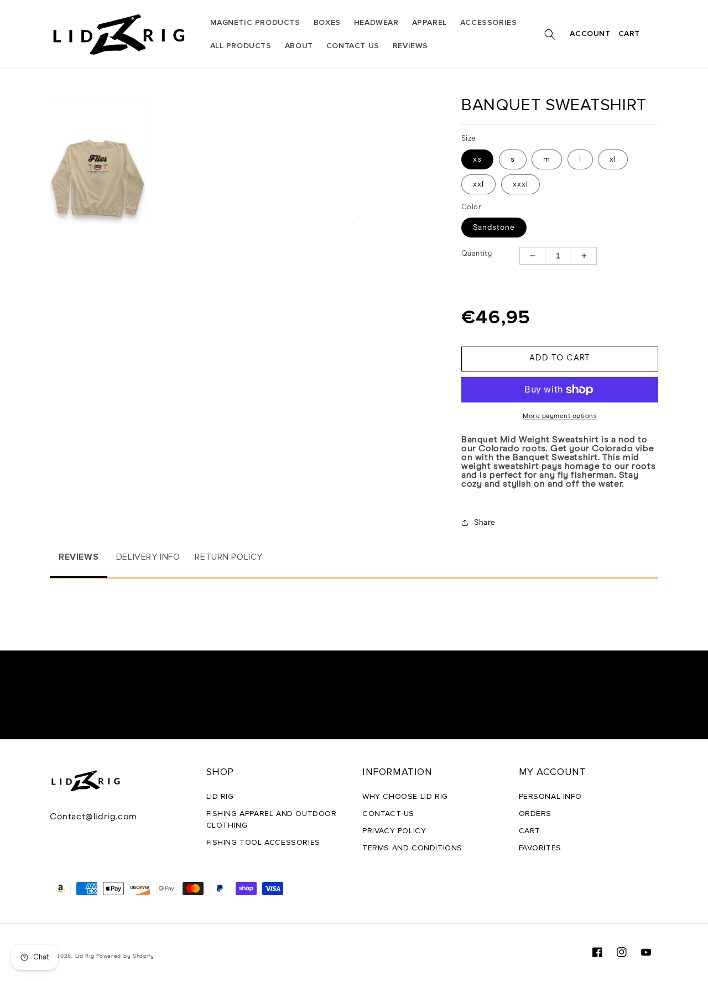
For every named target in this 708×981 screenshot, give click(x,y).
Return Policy (229, 557)
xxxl (520, 184)
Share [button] (485, 522)
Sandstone (494, 227)
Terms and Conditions (412, 848)
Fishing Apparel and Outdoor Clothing (271, 819)
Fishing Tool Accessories (263, 842)
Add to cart (559, 358)
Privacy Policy (394, 831)
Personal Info (550, 797)
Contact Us (388, 814)
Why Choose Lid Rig (405, 797)
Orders (535, 814)
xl (613, 159)
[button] (550, 34)
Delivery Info (148, 557)
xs (477, 159)
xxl (478, 184)
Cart (629, 34)
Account (590, 34)
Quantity (476, 253)
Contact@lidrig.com (93, 816)
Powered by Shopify (125, 956)
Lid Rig (220, 797)
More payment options (560, 416)
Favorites (540, 848)
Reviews (78, 557)
